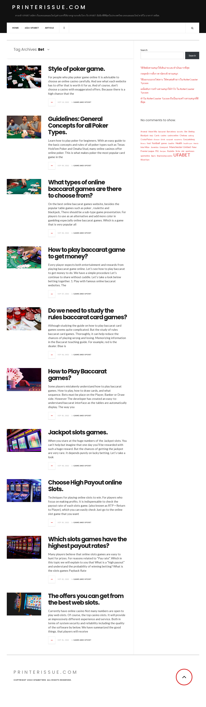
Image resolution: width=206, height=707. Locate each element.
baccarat (162, 132)
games (164, 143)
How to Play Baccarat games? (77, 374)
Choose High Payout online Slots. (85, 485)
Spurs (153, 156)
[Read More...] (51, 102)
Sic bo (178, 151)
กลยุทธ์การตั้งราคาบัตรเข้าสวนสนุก (159, 73)
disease (157, 139)
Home (15, 27)
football (156, 143)
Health (179, 143)
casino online (173, 135)
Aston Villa (152, 132)
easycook (169, 139)
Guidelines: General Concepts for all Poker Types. (78, 125)
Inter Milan (145, 147)
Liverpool (164, 147)
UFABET (181, 155)
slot (182, 151)
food (149, 143)
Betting (192, 132)
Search (144, 49)
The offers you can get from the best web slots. (86, 599)
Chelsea (183, 135)
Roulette (170, 151)
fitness (143, 143)
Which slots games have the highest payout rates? (87, 542)
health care (187, 143)
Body (151, 136)
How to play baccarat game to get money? (86, 253)
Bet (185, 132)
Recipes (163, 151)
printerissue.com (49, 7)
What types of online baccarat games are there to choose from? (84, 189)
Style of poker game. (76, 69)
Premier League (147, 151)
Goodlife (171, 143)
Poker (194, 147)
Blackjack (144, 135)
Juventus (154, 147)
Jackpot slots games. (78, 432)
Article (49, 27)
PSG (157, 151)
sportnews (189, 151)
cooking (191, 136)
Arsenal (144, 131)
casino (163, 135)
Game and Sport (82, 102)
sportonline (145, 156)
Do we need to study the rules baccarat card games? (87, 313)
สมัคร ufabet (32, 27)
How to (195, 143)
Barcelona (171, 131)
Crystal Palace (146, 139)
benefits (180, 132)
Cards (156, 135)
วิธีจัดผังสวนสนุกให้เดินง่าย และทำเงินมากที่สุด (165, 67)
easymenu (178, 139)
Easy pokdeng (189, 139)
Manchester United (180, 147)
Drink (163, 139)
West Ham (145, 160)
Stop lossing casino (164, 156)
